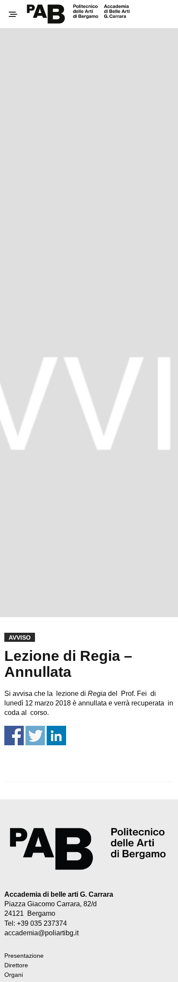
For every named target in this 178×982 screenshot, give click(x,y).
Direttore (16, 965)
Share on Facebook (14, 735)
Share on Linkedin (56, 735)
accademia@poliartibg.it (41, 933)
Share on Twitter (35, 735)
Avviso (20, 637)
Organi (13, 974)
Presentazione (24, 955)
